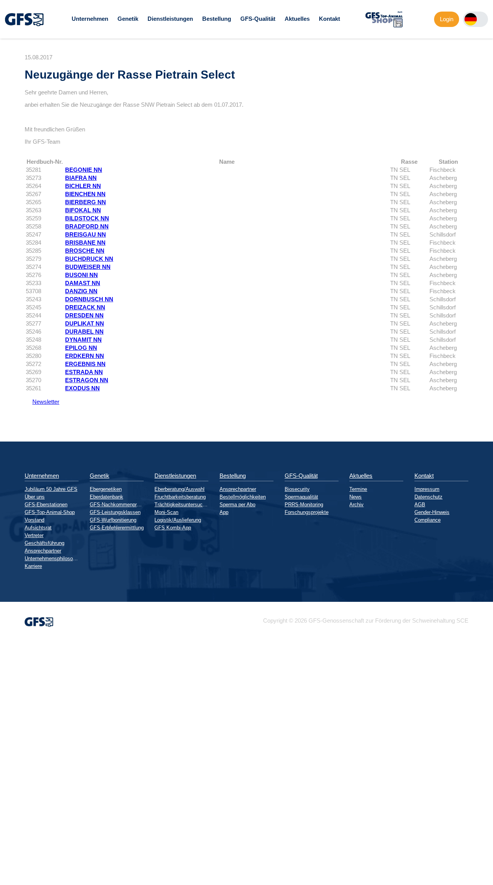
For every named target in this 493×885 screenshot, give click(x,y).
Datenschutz (428, 497)
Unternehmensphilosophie (52, 558)
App (224, 512)
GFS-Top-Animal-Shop (50, 512)
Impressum (426, 489)
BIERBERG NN (85, 202)
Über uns (35, 497)
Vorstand (34, 520)
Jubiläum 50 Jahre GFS (51, 489)
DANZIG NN (81, 291)
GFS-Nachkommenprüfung (117, 504)
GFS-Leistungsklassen (115, 512)
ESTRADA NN (84, 372)
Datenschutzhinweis (25, 881)
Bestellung (216, 18)
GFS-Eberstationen (46, 504)
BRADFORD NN (87, 226)
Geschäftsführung (44, 543)
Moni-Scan (166, 512)
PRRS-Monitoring (304, 504)
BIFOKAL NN (83, 210)
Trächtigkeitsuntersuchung (181, 504)
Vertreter (34, 535)
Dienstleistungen (170, 18)
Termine (358, 489)
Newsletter (42, 401)
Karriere (33, 566)
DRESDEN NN (84, 315)
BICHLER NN (83, 186)
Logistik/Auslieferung (177, 520)
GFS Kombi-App (172, 528)
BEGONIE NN (83, 169)
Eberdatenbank (106, 497)
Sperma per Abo (237, 504)
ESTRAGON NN (86, 380)
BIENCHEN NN (85, 194)
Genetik (127, 18)
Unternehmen (90, 18)
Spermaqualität (301, 497)
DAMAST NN (82, 283)
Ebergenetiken (106, 489)
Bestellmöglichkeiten (243, 497)
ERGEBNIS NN (85, 364)
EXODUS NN (82, 388)
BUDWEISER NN (88, 267)
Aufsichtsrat (38, 528)
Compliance (427, 520)
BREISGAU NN (85, 234)
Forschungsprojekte (307, 512)
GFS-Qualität (257, 18)
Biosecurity (297, 489)
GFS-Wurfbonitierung (113, 520)
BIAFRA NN (81, 178)
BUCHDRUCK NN (89, 258)
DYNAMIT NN (83, 339)
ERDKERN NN (84, 356)
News (355, 497)
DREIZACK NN (85, 307)
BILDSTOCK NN (87, 218)
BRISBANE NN (85, 242)
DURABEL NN (84, 331)
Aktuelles (297, 18)
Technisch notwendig (12, 780)
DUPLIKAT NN (84, 323)
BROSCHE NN (84, 250)
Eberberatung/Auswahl (179, 489)
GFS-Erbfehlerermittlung (117, 528)
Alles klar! (6, 865)
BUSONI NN (81, 275)
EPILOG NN (81, 347)
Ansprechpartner (43, 551)
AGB (419, 504)
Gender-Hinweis (431, 512)
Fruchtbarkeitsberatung (180, 497)
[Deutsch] (470, 19)
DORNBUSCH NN (89, 299)
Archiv (356, 504)
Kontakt (329, 18)
